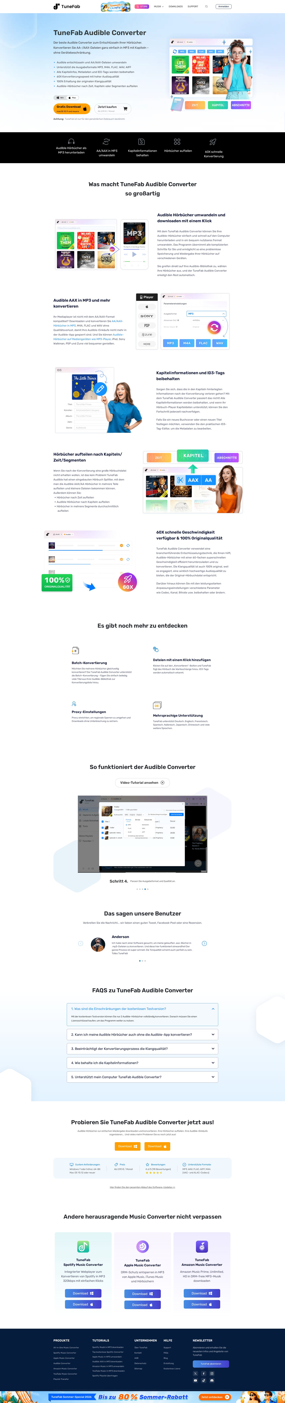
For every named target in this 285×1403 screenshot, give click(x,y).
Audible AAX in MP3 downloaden (107, 1361)
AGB (136, 1358)
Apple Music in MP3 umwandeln (107, 1357)
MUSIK (157, 6)
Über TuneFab (140, 1347)
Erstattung (169, 1363)
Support (167, 1347)
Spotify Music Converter (64, 1353)
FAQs (166, 1353)
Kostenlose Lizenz (172, 1368)
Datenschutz (140, 1363)
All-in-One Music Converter (66, 1347)
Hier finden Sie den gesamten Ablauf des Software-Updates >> (142, 1187)
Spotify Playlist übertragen (105, 1376)
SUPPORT (193, 6)
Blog (166, 1358)
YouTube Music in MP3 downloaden (108, 1371)
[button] (137, 889)
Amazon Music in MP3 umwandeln (108, 1366)
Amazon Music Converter (65, 1368)
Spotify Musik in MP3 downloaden (108, 1347)
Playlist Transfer (61, 1379)
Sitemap (138, 1368)
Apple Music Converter (64, 1358)
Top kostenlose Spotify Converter (108, 1352)
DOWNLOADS (176, 6)
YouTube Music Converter (65, 1374)
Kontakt (138, 1353)
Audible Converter (61, 1363)
